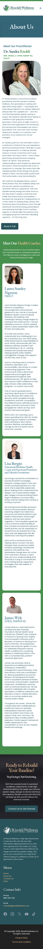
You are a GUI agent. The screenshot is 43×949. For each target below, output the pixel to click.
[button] (40, 8)
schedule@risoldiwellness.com (16, 906)
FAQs (5, 881)
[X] (19, 914)
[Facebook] (5, 914)
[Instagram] (12, 914)
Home (6, 873)
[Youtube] (26, 914)
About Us (7, 876)
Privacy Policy (21, 938)
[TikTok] (33, 914)
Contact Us (8, 878)
